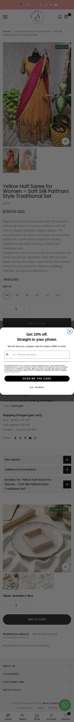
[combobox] (10, 354)
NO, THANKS (37, 387)
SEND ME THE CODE (37, 378)
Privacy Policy (9, 372)
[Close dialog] (69, 331)
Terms (18, 372)
